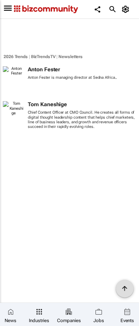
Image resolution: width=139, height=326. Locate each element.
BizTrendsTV (43, 56)
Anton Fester (44, 69)
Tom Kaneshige (47, 104)
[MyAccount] (126, 9)
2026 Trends (16, 56)
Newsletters (70, 56)
